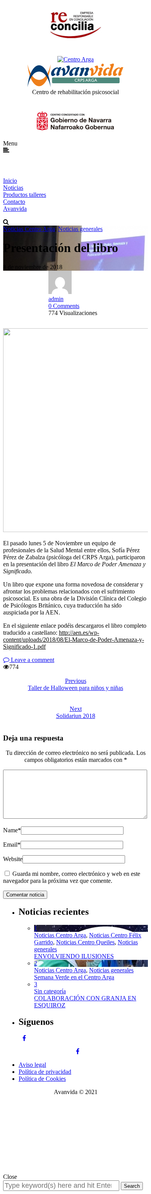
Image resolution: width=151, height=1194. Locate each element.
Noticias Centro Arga (29, 229)
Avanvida (15, 208)
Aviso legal (32, 1064)
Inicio (10, 180)
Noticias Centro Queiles (85, 942)
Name (12, 830)
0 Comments (63, 306)
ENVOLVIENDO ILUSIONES (74, 956)
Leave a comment (31, 660)
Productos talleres (24, 194)
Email (12, 844)
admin (55, 299)
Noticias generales (80, 229)
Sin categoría (50, 991)
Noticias (13, 187)
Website (12, 859)
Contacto (14, 201)
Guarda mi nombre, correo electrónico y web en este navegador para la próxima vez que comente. (71, 877)
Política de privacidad (45, 1071)
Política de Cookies (42, 1078)
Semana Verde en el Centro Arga (74, 977)
